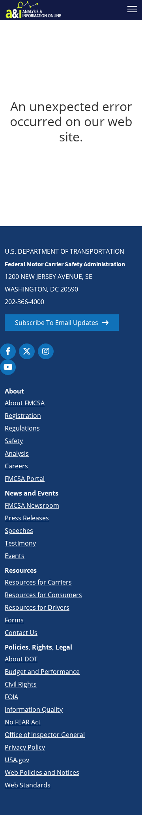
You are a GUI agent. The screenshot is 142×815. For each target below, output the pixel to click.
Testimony (20, 543)
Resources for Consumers (43, 594)
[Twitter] (27, 351)
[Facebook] (8, 351)
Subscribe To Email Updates (56, 322)
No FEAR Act (23, 722)
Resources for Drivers (37, 607)
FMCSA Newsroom (32, 505)
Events (14, 555)
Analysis (17, 453)
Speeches (19, 530)
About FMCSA (25, 403)
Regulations (22, 428)
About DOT (21, 659)
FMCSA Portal (25, 478)
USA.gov (17, 760)
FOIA (11, 696)
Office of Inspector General (45, 734)
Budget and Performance (42, 671)
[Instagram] (46, 351)
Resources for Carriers (38, 582)
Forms (14, 620)
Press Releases (27, 518)
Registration (23, 415)
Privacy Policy (25, 747)
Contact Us (21, 632)
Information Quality (34, 709)
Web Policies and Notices (42, 772)
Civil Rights (21, 684)
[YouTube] (8, 367)
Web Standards (27, 785)
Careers (16, 466)
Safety (14, 440)
